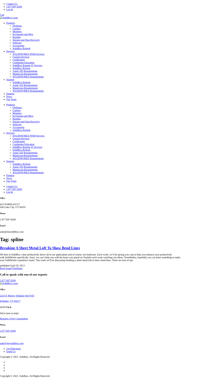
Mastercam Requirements (25, 74)
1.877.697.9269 (14, 6)
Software (17, 42)
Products (10, 23)
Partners (10, 93)
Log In (9, 9)
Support (10, 79)
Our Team (11, 99)
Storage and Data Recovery (26, 40)
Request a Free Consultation (14, 318)
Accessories (18, 45)
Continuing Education (23, 62)
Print (14, 268)
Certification (19, 59)
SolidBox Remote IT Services (27, 65)
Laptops (17, 28)
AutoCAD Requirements (25, 71)
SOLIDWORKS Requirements (28, 76)
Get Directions (13, 348)
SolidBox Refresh (21, 48)
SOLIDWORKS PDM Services (28, 54)
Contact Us (11, 4)
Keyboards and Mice (23, 34)
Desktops (17, 26)
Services (10, 51)
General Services (21, 57)
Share (20, 268)
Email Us (11, 351)
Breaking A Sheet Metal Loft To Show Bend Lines (40, 248)
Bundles (17, 37)
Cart (2, 15)
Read (2, 268)
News (9, 96)
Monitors (17, 31)
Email (9, 268)
